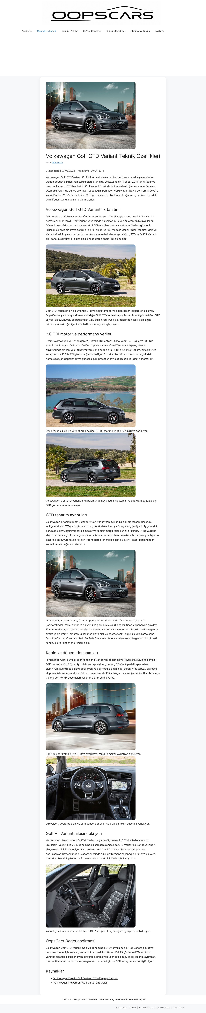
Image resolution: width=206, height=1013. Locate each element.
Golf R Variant (111, 858)
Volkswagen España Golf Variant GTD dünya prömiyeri (85, 978)
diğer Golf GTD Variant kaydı (106, 315)
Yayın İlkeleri (178, 1007)
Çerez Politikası (163, 1007)
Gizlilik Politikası (146, 1007)
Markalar (159, 31)
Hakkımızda (121, 1007)
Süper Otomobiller (116, 31)
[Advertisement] (103, 56)
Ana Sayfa (27, 31)
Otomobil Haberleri (46, 31)
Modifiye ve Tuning (140, 31)
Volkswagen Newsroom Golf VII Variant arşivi (80, 982)
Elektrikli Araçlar (70, 31)
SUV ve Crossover (92, 31)
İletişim (133, 1007)
